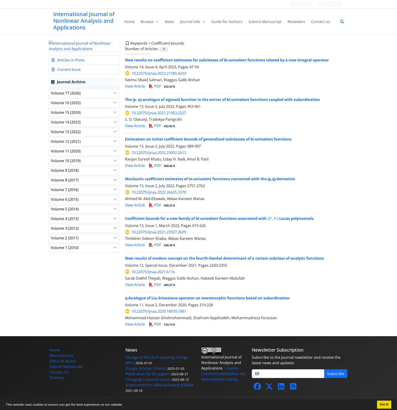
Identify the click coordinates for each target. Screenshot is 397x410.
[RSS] (293, 387)
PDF (164, 86)
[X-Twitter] (269, 387)
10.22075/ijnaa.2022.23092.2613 (158, 152)
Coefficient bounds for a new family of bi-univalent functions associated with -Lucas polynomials (219, 218)
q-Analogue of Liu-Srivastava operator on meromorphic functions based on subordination (207, 298)
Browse (147, 21)
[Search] (340, 21)
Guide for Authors (227, 21)
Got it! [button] (384, 404)
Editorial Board (63, 361)
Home (129, 21)
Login (302, 4)
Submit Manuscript (265, 21)
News (169, 21)
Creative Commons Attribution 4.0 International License (223, 374)
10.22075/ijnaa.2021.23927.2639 (158, 232)
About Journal (62, 355)
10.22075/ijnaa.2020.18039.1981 (158, 311)
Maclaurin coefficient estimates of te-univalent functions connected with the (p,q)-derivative (210, 178)
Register (331, 4)
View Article (135, 86)
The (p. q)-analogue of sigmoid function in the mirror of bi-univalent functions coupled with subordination (222, 99)
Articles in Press (70, 60)
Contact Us (320, 21)
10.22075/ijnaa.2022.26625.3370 (158, 192)
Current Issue (68, 69)
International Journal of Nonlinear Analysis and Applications (83, 20)
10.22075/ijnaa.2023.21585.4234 (158, 73)
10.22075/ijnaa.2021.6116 (153, 271)
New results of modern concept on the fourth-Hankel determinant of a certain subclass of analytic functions (224, 258)
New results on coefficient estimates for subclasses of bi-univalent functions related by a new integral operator (227, 60)
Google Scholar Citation (145, 368)
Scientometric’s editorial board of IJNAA (159, 384)
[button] (124, 405)
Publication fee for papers (147, 373)
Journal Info (190, 21)
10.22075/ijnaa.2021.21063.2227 (158, 112)
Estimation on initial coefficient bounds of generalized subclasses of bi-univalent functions (208, 139)
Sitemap (57, 377)
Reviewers (296, 21)
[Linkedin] (281, 387)
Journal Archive (71, 81)
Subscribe (335, 373)
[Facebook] (257, 387)
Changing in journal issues (148, 379)
